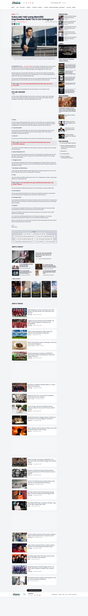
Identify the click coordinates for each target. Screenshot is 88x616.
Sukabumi (30, 420)
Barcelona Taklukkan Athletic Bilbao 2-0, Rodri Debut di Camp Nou (41, 385)
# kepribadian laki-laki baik (38, 234)
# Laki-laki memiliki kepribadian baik (24, 239)
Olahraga (34, 7)
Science (29, 334)
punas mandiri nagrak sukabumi (68, 143)
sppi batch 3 (64, 151)
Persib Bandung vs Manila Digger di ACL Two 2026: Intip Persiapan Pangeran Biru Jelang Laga (41, 568)
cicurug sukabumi (65, 153)
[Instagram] (28, 3)
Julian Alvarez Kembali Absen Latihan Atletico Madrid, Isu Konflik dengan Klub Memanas (41, 545)
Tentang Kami (54, 594)
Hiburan (28, 7)
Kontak (69, 594)
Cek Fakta (69, 7)
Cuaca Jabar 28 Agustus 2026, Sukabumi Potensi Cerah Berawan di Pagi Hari (40, 332)
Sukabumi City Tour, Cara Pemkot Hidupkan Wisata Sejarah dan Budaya (41, 396)
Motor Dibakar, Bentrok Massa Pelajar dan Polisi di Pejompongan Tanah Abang (42, 428)
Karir (66, 594)
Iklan (64, 594)
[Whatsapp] (17, 24)
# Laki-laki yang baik (50, 241)
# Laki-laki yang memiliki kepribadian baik (24, 236)
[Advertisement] (6, 33)
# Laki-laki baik (26, 234)
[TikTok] (33, 3)
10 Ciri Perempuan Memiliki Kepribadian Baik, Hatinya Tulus (49, 272)
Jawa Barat (30, 537)
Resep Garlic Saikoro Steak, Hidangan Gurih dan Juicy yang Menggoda (42, 343)
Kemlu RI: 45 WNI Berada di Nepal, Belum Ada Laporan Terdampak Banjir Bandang (41, 481)
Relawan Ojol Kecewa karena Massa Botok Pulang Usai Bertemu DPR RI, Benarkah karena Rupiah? (41, 471)
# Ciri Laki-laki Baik (39, 241)
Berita (13, 7)
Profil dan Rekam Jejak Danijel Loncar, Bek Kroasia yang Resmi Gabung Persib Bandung (70, 34)
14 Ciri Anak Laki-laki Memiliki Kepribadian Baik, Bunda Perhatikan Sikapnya (49, 266)
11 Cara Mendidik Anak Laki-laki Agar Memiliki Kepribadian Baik (26, 265)
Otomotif (46, 7)
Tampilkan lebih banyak (34, 590)
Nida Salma (14, 21)
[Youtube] (31, 3)
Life (36, 258)
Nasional (30, 411)
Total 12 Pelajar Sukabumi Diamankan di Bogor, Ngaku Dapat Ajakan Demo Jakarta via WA (42, 535)
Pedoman (74, 594)
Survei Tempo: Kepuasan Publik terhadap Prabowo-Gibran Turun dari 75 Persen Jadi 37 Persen (41, 407)
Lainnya (73, 7)
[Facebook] (24, 3)
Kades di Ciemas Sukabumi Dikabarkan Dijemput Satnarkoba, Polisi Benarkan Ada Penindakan (70, 39)
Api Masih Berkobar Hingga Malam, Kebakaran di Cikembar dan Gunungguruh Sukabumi (42, 418)
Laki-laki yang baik (28, 66)
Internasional (31, 484)
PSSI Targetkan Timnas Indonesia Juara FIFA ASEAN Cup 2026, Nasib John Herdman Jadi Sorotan (41, 311)
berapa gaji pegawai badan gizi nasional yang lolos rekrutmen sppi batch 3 (68, 147)
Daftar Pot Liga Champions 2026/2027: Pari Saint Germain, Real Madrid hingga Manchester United (42, 461)
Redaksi (60, 594)
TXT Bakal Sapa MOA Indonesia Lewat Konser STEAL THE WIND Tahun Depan (41, 556)
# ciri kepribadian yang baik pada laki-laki (23, 241)
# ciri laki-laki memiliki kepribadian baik (45, 236)
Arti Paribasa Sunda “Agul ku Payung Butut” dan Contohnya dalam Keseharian (42, 578)
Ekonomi (40, 7)
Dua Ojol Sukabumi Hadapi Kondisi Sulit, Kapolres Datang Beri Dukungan (70, 18)
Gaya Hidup (22, 7)
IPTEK (17, 7)
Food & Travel (31, 345)
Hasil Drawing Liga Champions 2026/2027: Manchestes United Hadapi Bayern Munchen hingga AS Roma (41, 354)
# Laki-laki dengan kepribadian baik (43, 239)
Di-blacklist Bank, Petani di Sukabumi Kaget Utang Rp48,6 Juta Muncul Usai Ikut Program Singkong (70, 29)
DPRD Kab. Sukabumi (53, 7)
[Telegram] (19, 24)
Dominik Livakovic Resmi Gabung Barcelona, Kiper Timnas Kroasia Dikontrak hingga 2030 (41, 492)
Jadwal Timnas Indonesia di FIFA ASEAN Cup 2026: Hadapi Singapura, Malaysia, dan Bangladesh (41, 322)
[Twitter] (26, 3)
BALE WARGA (62, 7)
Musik (29, 506)
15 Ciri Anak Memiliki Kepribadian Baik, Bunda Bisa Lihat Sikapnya (25, 272)
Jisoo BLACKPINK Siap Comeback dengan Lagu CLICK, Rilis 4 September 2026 (42, 503)
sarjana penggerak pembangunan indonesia (67, 157)
